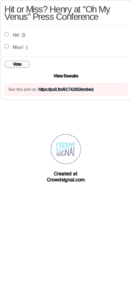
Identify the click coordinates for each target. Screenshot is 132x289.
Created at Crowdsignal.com (66, 176)
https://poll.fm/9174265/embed (66, 89)
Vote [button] (17, 64)
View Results (66, 76)
